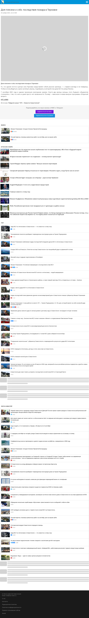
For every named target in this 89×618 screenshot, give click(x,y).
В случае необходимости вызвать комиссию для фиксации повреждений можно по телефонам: (39, 479)
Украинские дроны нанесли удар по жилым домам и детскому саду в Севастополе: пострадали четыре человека (44, 310)
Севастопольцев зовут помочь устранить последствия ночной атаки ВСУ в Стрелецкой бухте (38, 372)
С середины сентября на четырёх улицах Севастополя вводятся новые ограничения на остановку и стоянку (42, 433)
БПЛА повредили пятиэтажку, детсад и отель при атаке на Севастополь (32, 349)
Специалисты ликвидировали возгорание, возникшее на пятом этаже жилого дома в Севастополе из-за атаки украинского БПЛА (49, 494)
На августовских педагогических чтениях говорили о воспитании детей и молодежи (35, 540)
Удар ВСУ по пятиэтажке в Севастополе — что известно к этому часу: (31, 226)
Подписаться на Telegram (44, 115)
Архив (4, 613)
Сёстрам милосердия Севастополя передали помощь (27, 525)
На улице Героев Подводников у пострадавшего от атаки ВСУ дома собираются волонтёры (38, 333)
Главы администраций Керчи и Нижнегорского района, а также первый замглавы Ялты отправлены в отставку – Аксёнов (46, 280)
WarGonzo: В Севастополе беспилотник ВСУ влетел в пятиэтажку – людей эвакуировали (37, 272)
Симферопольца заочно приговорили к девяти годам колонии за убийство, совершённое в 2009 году (40, 441)
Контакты (5, 601)
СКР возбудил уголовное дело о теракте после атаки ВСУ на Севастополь (33, 510)
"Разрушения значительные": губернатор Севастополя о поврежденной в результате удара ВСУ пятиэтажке (43, 341)
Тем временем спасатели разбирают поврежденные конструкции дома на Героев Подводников (38, 234)
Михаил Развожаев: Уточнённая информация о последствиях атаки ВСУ (32, 264)
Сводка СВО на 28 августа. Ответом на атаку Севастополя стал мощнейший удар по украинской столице (42, 249)
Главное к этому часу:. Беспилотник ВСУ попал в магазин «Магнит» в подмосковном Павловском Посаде (42, 318)
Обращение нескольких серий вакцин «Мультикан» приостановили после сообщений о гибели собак (40, 502)
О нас (3, 598)
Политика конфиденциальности (11, 607)
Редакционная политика (9, 604)
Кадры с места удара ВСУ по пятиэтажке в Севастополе (27, 287)
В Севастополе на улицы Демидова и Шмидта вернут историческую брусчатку (34, 464)
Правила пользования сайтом (11, 610)
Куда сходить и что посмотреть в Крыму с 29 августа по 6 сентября (30, 426)
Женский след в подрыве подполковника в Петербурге (27, 257)
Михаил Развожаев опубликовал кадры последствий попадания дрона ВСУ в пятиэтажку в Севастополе (41, 242)
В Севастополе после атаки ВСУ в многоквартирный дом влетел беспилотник (34, 326)
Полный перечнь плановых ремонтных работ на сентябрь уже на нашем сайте (34, 137)
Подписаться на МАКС (44, 111)
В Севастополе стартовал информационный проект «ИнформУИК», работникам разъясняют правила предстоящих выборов (47, 548)
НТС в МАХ (4, 100)
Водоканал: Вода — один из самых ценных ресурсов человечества (30, 556)
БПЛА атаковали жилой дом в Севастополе (24, 356)
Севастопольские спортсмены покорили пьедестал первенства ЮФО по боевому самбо (36, 487)
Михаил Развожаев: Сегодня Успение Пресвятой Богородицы (29, 129)
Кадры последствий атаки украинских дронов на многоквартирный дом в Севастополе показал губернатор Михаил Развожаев (48, 295)
